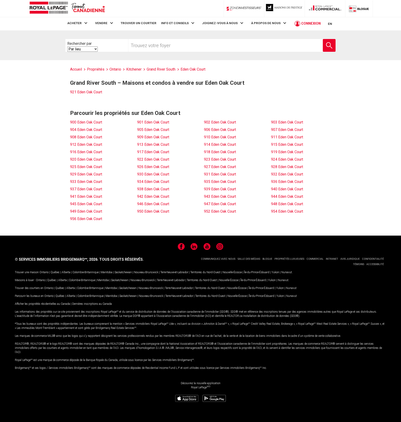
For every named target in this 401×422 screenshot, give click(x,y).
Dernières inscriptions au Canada (92, 303)
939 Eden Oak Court (220, 189)
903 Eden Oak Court (287, 122)
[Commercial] (325, 8)
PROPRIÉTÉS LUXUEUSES (289, 258)
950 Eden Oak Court (153, 211)
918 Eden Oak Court (220, 152)
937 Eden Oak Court (86, 189)
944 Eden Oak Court (287, 196)
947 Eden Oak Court (220, 204)
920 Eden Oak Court (86, 159)
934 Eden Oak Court (153, 181)
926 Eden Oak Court (153, 167)
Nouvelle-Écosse (232, 272)
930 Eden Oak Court (153, 174)
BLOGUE (267, 258)
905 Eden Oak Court (153, 129)
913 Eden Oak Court (153, 144)
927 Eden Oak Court (220, 167)
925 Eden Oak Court (86, 167)
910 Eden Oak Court (220, 137)
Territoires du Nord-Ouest (205, 272)
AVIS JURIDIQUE (350, 258)
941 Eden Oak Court (86, 196)
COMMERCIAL (315, 258)
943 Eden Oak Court (220, 196)
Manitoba (106, 272)
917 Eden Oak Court (153, 152)
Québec (55, 272)
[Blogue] (359, 8)
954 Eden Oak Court (287, 211)
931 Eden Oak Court (220, 174)
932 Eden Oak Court (287, 174)
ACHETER (74, 23)
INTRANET (332, 258)
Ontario (44, 272)
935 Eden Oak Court (220, 181)
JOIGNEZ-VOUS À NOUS (220, 23)
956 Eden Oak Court (86, 219)
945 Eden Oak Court (86, 204)
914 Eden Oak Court (220, 144)
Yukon (275, 272)
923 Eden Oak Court (220, 159)
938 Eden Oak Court (153, 189)
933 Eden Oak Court (86, 181)
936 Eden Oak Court (287, 181)
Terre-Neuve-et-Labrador (174, 272)
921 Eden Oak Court (86, 92)
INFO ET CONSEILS (175, 23)
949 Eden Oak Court (86, 211)
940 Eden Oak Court (287, 189)
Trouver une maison (27, 272)
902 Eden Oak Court (220, 122)
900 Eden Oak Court (86, 122)
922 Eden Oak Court (153, 159)
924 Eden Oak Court (287, 159)
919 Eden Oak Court (287, 152)
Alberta (66, 272)
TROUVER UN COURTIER (138, 23)
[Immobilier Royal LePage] (67, 8)
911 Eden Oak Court (287, 137)
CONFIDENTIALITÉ (373, 258)
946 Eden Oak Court (153, 204)
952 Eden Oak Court (220, 211)
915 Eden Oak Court (287, 144)
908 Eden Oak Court (86, 137)
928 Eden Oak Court (287, 167)
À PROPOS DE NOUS (266, 23)
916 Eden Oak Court (86, 152)
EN (330, 24)
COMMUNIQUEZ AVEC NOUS (218, 258)
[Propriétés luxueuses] (284, 8)
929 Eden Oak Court (86, 174)
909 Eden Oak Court (153, 137)
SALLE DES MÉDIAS (249, 258)
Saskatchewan (123, 272)
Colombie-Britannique (85, 272)
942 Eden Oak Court (153, 196)
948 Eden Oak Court (287, 204)
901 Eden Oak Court (153, 122)
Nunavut (286, 272)
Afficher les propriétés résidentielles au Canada (42, 303)
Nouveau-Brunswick (146, 272)
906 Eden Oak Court (220, 129)
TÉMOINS (358, 264)
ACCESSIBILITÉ (375, 264)
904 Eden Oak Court (86, 129)
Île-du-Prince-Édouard (256, 272)
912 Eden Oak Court (86, 144)
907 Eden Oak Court (287, 129)
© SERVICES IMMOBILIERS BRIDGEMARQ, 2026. (56, 259)
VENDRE (101, 23)
